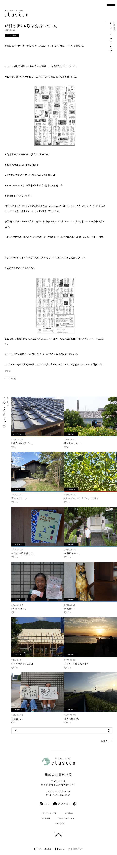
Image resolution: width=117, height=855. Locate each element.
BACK (12, 378)
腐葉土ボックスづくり (78, 338)
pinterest (75, 804)
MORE (103, 741)
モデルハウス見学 (44, 849)
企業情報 (68, 813)
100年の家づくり (49, 813)
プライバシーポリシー (65, 818)
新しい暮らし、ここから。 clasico (16, 13)
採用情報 (45, 818)
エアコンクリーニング (48, 257)
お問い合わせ (78, 849)
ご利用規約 (58, 823)
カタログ (62, 849)
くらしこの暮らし (64, 804)
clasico (47, 804)
